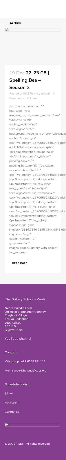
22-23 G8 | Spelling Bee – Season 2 (29, 80)
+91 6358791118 (33, 361)
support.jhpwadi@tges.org (29, 370)
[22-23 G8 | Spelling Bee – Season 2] (33, 46)
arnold (45, 93)
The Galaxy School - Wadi (25, 299)
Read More (19, 263)
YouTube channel (18, 338)
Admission (11, 402)
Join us (9, 393)
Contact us (12, 411)
